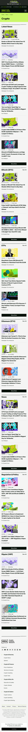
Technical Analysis (8, 670)
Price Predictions (8, 667)
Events (5, 688)
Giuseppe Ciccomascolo (8, 46)
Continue (14, 729)
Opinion (6, 660)
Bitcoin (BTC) (5, 39)
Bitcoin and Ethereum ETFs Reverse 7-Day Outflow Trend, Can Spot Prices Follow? (14, 305)
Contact (9, 706)
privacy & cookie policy (15, 725)
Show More (14, 164)
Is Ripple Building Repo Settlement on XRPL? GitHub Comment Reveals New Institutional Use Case (14, 618)
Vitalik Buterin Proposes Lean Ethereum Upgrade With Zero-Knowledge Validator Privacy (11, 381)
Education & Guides (9, 682)
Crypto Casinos (8, 695)
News (7, 14)
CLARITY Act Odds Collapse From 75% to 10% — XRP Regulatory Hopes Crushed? (14, 538)
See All (24, 170)
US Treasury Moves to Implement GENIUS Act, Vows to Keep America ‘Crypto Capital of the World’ (13, 516)
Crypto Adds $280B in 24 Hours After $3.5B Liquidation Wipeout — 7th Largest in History (14, 132)
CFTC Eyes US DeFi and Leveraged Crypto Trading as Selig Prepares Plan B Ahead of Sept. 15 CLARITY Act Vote (14, 86)
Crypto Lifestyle (8, 685)
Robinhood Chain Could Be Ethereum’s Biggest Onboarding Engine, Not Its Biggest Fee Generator (14, 359)
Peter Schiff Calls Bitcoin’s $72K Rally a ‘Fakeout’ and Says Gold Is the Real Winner (14, 207)
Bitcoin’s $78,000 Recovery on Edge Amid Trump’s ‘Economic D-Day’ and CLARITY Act (13, 154)
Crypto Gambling (8, 697)
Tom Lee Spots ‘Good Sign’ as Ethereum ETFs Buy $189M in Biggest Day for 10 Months (14, 109)
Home (3, 14)
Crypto (3, 59)
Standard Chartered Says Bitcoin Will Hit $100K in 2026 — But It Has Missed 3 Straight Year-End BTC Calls (14, 230)
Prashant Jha (5, 310)
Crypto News (7, 657)
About (3, 706)
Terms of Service (22, 706)
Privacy (14, 706)
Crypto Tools (7, 675)
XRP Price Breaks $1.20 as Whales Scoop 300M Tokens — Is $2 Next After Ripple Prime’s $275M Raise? (13, 64)
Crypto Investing (8, 673)
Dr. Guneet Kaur (5, 68)
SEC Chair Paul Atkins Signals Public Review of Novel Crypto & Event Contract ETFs (13, 283)
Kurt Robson (5, 113)
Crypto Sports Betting (9, 700)
